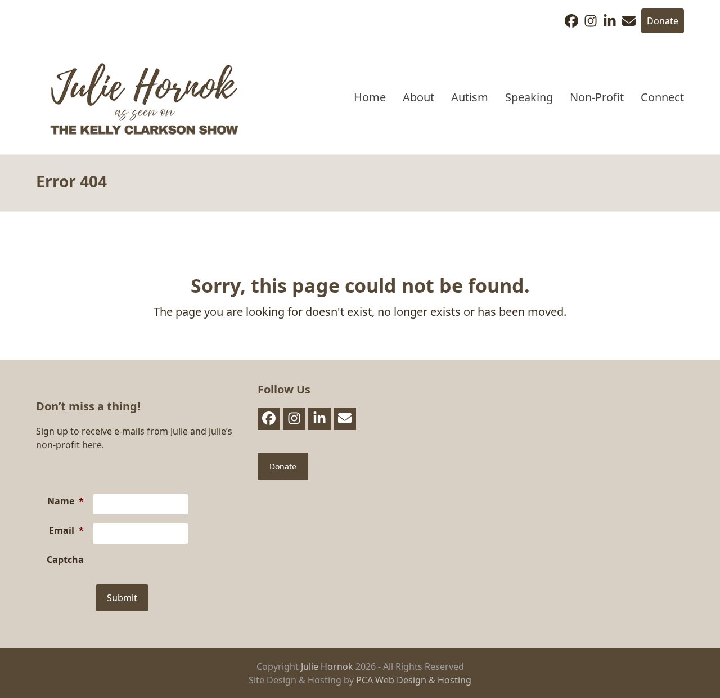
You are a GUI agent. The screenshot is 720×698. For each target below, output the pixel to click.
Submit (122, 598)
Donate (662, 21)
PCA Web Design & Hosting (413, 680)
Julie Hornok (327, 666)
